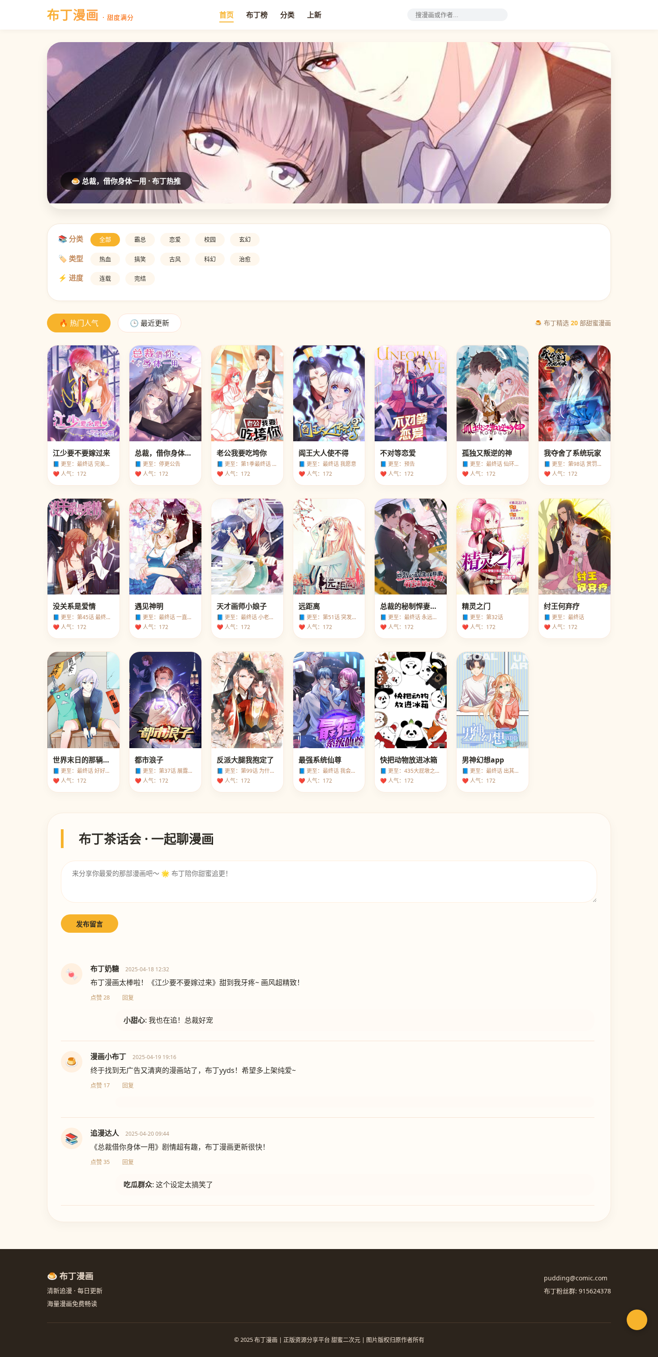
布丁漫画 (90, 14)
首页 (226, 15)
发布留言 (89, 924)
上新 (314, 15)
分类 (287, 15)
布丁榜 (257, 15)
